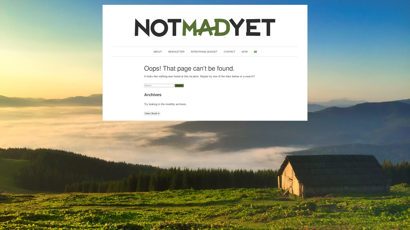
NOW (245, 51)
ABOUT (157, 51)
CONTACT (229, 51)
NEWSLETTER (176, 51)
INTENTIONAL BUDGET (204, 51)
